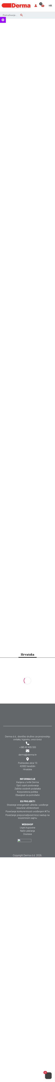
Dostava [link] (27, 834)
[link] (3, 20)
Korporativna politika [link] (27, 792)
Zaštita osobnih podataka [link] (28, 788)
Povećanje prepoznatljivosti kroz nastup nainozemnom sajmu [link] (28, 816)
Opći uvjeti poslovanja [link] (27, 785)
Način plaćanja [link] (27, 830)
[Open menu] (50, 15)
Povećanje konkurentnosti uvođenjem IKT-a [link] (28, 811)
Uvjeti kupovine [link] (27, 827)
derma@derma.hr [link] (27, 754)
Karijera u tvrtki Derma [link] (27, 782)
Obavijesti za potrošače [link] (27, 795)
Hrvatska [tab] (27, 654)
